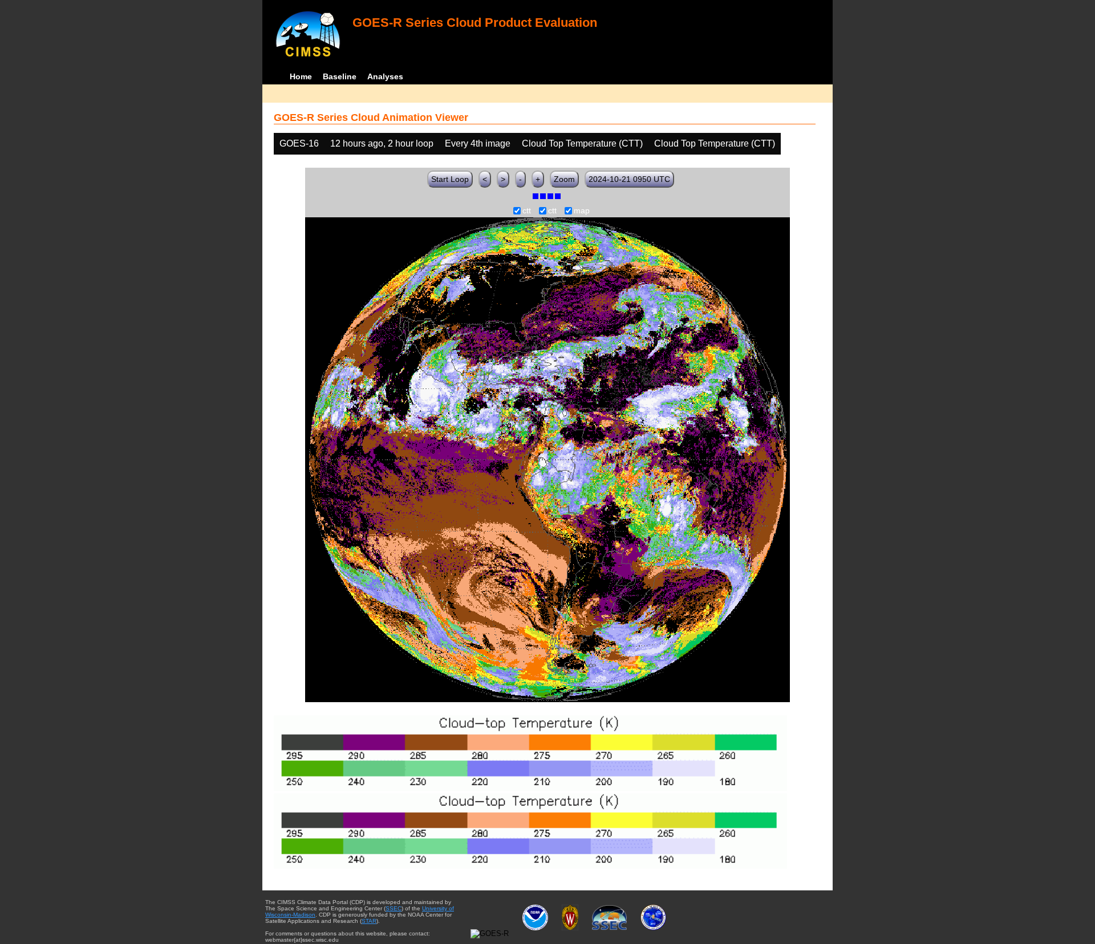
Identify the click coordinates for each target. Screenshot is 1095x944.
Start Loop (450, 179)
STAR (369, 921)
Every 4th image (477, 143)
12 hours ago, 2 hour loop (381, 143)
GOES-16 (299, 143)
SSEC (394, 908)
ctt (526, 211)
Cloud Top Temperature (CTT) (582, 143)
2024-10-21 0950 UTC (629, 179)
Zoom (564, 179)
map (582, 211)
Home (301, 76)
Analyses (385, 76)
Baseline (339, 76)
